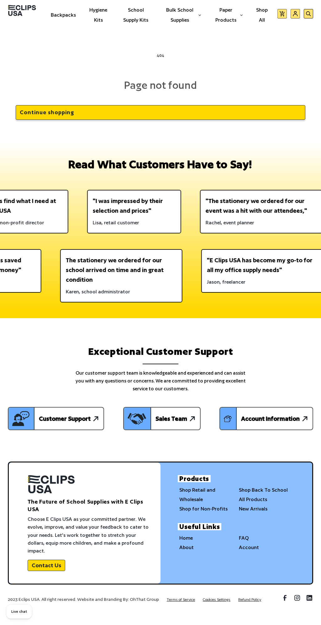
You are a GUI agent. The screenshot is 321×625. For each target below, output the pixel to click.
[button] (282, 15)
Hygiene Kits (98, 15)
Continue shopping (47, 112)
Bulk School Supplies (179, 15)
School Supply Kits (135, 15)
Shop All (262, 15)
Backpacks (63, 15)
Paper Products (225, 15)
